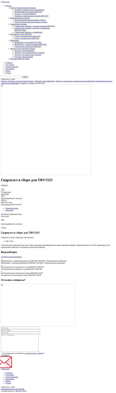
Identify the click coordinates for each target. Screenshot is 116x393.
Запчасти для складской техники (22, 49)
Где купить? (5, 204)
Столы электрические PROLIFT (26, 38)
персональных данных (34, 353)
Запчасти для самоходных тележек (27, 55)
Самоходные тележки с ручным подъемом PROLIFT (34, 26)
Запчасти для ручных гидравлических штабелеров (75, 81)
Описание (9, 210)
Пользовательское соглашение (12, 389)
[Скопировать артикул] (3, 189)
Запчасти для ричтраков (23, 57)
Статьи (8, 73)
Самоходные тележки (18, 24)
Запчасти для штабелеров (24, 51)
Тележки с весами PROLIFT (25, 14)
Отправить (5, 355)
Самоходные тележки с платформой (28, 32)
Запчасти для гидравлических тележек (29, 53)
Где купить (9, 65)
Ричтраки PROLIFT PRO (19, 59)
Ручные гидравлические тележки (23, 8)
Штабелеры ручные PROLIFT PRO (28, 42)
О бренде (9, 63)
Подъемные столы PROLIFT (21, 34)
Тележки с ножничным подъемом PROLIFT (31, 16)
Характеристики (11, 208)
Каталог (8, 6)
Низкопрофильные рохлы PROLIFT (28, 12)
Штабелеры (14, 40)
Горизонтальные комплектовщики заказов (30, 22)
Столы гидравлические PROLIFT (27, 36)
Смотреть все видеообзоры (11, 257)
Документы (9, 69)
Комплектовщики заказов (20, 18)
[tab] (60, 208)
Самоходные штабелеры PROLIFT (27, 47)
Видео (7, 71)
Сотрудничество (11, 67)
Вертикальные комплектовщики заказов (30, 20)
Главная (4, 81)
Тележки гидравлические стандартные (29, 10)
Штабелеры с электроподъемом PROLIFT (30, 44)
